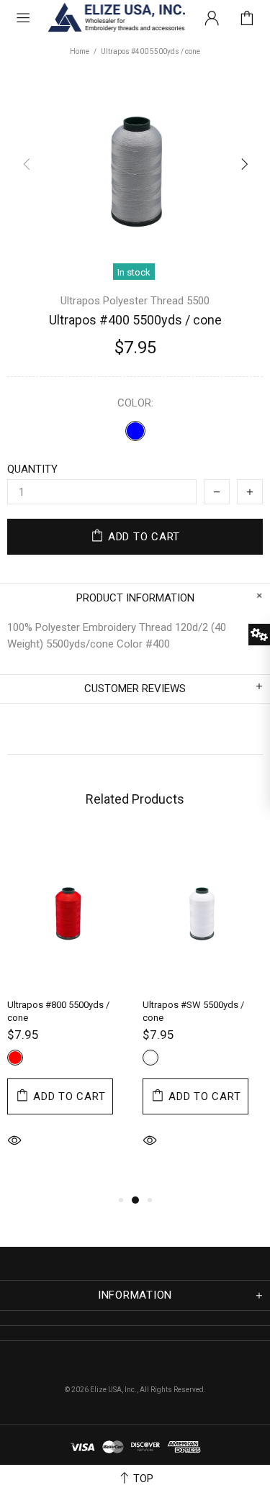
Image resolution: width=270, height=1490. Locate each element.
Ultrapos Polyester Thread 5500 (135, 300)
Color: (135, 402)
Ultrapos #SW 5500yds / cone (193, 1011)
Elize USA (115, 18)
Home (79, 51)
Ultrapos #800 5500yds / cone (58, 1011)
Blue (135, 431)
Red (15, 1057)
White (150, 1057)
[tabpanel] (67, 1012)
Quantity (32, 469)
